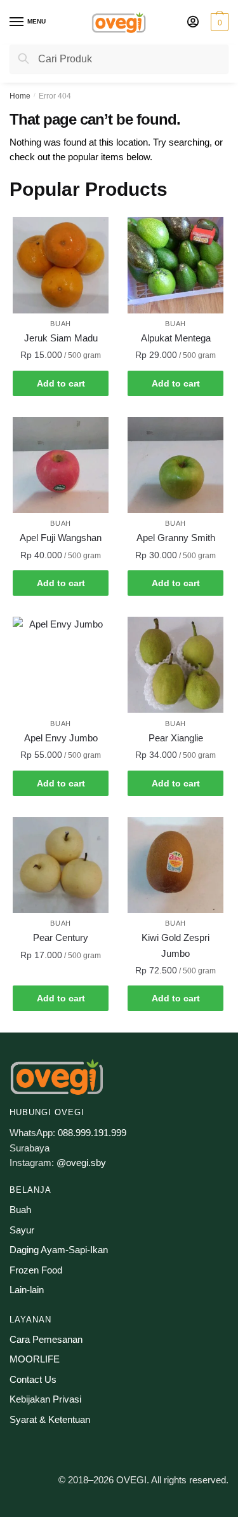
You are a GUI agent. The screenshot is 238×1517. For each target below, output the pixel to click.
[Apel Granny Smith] (175, 465)
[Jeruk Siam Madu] (61, 265)
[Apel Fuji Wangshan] (61, 465)
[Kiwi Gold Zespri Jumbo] (175, 865)
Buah (60, 323)
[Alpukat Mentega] (175, 265)
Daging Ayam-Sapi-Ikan (59, 1249)
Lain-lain (27, 1289)
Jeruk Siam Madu (61, 338)
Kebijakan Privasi (45, 1399)
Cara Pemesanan (46, 1339)
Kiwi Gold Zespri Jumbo (175, 945)
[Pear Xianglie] (175, 665)
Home (20, 96)
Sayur (22, 1230)
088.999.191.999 (92, 1132)
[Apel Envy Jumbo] (61, 665)
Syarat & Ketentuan (50, 1419)
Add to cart (61, 383)
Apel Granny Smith (175, 537)
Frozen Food (36, 1270)
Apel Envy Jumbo (61, 737)
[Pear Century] (61, 865)
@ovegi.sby (81, 1162)
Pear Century (60, 937)
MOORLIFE (35, 1359)
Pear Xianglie (176, 737)
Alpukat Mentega (176, 338)
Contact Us (33, 1379)
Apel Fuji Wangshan (61, 537)
